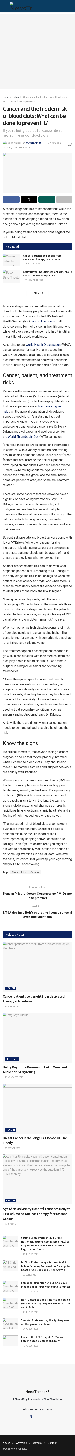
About (6, 1442)
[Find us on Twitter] (31, 1416)
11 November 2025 (34, 280)
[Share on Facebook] (11, 199)
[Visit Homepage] (21, 6)
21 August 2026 (30, 1312)
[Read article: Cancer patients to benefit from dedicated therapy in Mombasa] (11, 260)
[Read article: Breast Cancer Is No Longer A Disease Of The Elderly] (37, 1109)
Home (6, 97)
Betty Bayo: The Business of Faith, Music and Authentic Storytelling (47, 273)
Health (10, 988)
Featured (16, 97)
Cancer (34, 872)
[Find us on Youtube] (44, 1416)
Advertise (21, 1442)
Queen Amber (34, 142)
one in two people (44, 321)
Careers (37, 1442)
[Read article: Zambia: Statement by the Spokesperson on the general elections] (10, 1323)
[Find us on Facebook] (24, 1416)
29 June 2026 (29, 1275)
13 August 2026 (30, 1346)
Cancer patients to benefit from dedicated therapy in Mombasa (42, 257)
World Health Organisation (43, 345)
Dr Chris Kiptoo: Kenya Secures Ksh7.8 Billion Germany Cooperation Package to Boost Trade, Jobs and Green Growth (45, 1265)
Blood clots (19, 872)
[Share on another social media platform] (64, 199)
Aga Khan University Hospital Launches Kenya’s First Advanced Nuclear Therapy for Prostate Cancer (36, 1213)
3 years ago (54, 142)
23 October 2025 (13, 1148)
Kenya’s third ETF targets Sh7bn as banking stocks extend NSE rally (42, 1339)
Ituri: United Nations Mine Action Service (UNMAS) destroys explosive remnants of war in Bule (45, 1303)
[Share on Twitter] (29, 199)
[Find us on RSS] (51, 1416)
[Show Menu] (4, 6)
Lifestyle (12, 1059)
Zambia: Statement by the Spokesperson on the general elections (45, 1322)
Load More (37, 293)
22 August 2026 (30, 1254)
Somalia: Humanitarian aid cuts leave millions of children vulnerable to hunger (45, 1284)
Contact (52, 1442)
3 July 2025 (10, 1224)
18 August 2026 (32, 264)
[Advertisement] (37, 51)
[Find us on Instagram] (38, 1416)
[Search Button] (68, 6)
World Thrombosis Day (23, 437)
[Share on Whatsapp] (46, 199)
